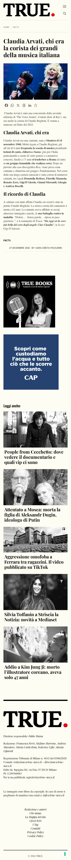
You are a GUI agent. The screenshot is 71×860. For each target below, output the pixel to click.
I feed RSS (35, 821)
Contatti (35, 828)
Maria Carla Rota (26, 747)
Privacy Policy (35, 832)
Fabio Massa (36, 736)
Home (6, 27)
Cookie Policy (35, 836)
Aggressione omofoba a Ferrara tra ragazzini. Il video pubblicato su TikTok (34, 562)
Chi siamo (35, 813)
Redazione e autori (35, 809)
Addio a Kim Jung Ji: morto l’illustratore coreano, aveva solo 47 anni (32, 672)
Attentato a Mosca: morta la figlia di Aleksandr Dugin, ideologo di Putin (32, 514)
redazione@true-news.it (27, 762)
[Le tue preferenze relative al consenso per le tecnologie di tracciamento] (65, 854)
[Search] (64, 13)
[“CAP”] (31, 361)
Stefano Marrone (46, 743)
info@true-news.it (53, 795)
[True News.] (29, 10)
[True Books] (29, 325)
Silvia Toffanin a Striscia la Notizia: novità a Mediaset (31, 617)
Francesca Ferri (25, 743)
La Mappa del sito (35, 817)
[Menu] (65, 6)
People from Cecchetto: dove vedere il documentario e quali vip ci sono (33, 457)
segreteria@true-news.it (40, 777)
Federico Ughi (46, 747)
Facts (16, 27)
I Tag (35, 824)
